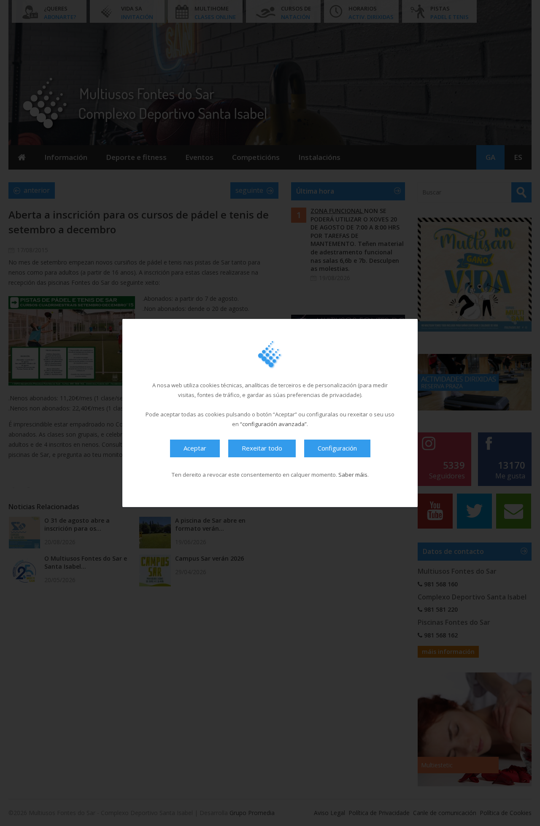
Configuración (337, 448)
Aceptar (195, 448)
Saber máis (352, 474)
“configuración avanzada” (273, 424)
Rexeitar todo (262, 448)
